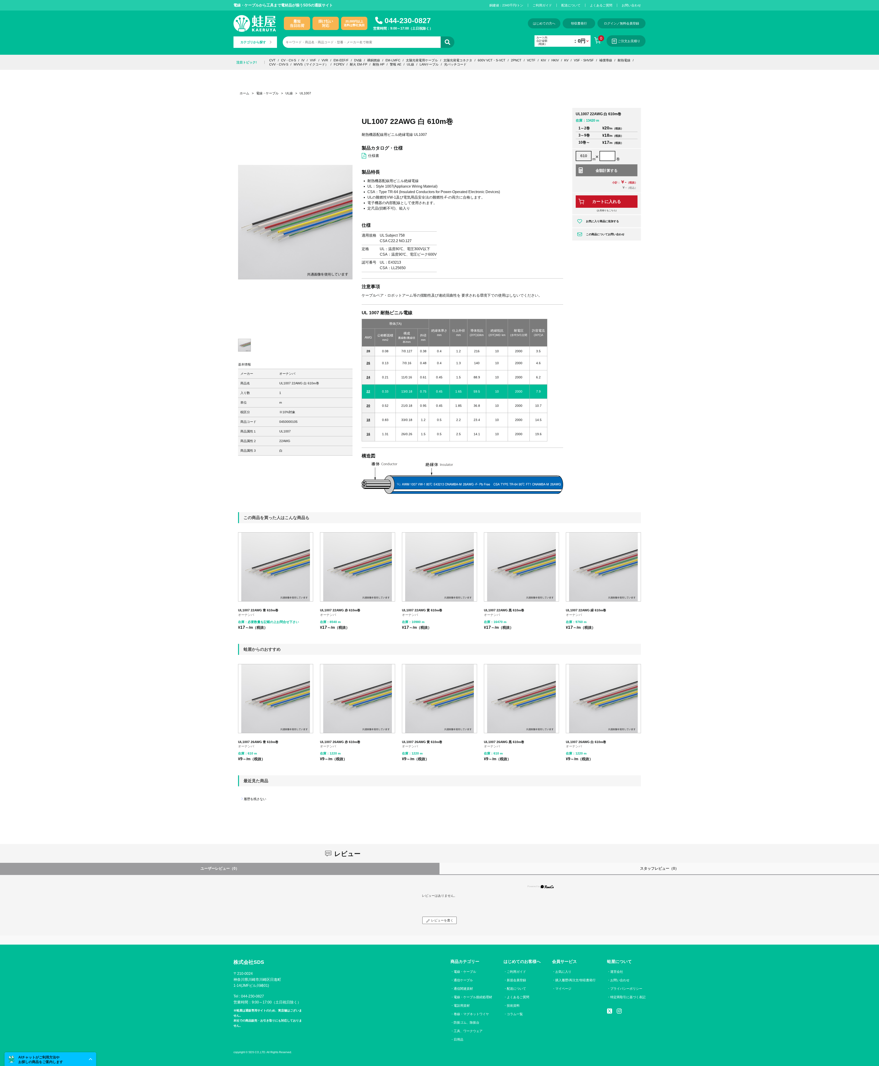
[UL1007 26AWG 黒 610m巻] (521, 698)
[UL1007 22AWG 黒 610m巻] (521, 567)
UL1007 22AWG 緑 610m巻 (586, 610)
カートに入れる (606, 201)
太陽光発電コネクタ (457, 60)
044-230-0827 (408, 20)
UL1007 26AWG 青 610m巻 (258, 742)
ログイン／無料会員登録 (621, 23)
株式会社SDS (248, 962)
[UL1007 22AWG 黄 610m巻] (439, 567)
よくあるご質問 (601, 5)
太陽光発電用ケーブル (422, 60)
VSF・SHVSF (584, 60)
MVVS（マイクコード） (311, 64)
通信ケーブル (463, 980)
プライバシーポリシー (626, 988)
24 (368, 377)
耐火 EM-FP (358, 64)
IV (302, 60)
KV (566, 60)
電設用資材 (462, 1005)
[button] (50, 1059)
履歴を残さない (255, 799)
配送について (571, 5)
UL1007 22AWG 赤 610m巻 (340, 610)
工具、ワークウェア (468, 1031)
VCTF (531, 60)
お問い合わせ (631, 5)
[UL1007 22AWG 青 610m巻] (275, 567)
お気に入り (563, 971)
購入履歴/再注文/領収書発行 (575, 980)
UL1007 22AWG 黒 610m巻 (504, 610)
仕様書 (373, 156)
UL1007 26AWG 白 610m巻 (586, 742)
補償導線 (605, 60)
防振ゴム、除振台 (466, 1022)
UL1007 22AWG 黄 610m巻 (422, 610)
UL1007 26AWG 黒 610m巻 (504, 742)
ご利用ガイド (542, 5)
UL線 (410, 64)
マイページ (563, 988)
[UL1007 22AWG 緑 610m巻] (603, 567)
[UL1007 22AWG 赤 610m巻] (357, 567)
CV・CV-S (288, 60)
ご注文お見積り (629, 41)
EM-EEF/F (341, 60)
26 (368, 363)
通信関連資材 (463, 988)
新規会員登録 (516, 980)
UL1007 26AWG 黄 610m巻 (422, 742)
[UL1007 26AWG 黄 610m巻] (439, 698)
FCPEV (339, 64)
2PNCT (516, 60)
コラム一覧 (515, 1014)
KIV (543, 60)
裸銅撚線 (373, 60)
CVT (272, 60)
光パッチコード (455, 64)
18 (368, 420)
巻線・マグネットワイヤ (471, 1014)
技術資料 (513, 1005)
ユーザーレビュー (220, 868)
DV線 (358, 60)
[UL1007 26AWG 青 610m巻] (275, 698)
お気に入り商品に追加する (602, 221)
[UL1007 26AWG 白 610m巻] (603, 698)
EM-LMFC (392, 60)
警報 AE (395, 64)
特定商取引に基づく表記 (628, 997)
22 (368, 391)
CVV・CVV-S (278, 64)
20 (368, 405)
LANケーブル (429, 64)
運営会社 (616, 971)
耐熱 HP (378, 64)
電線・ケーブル (465, 971)
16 (368, 434)
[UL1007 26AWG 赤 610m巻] (357, 698)
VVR (325, 60)
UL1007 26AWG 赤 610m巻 (340, 742)
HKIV (555, 60)
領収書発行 (579, 23)
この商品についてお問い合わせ (605, 234)
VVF (313, 60)
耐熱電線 (624, 60)
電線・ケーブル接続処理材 (473, 997)
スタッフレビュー (659, 868)
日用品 (458, 1039)
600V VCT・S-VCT (491, 60)
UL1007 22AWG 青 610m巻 (258, 610)
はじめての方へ (544, 23)
